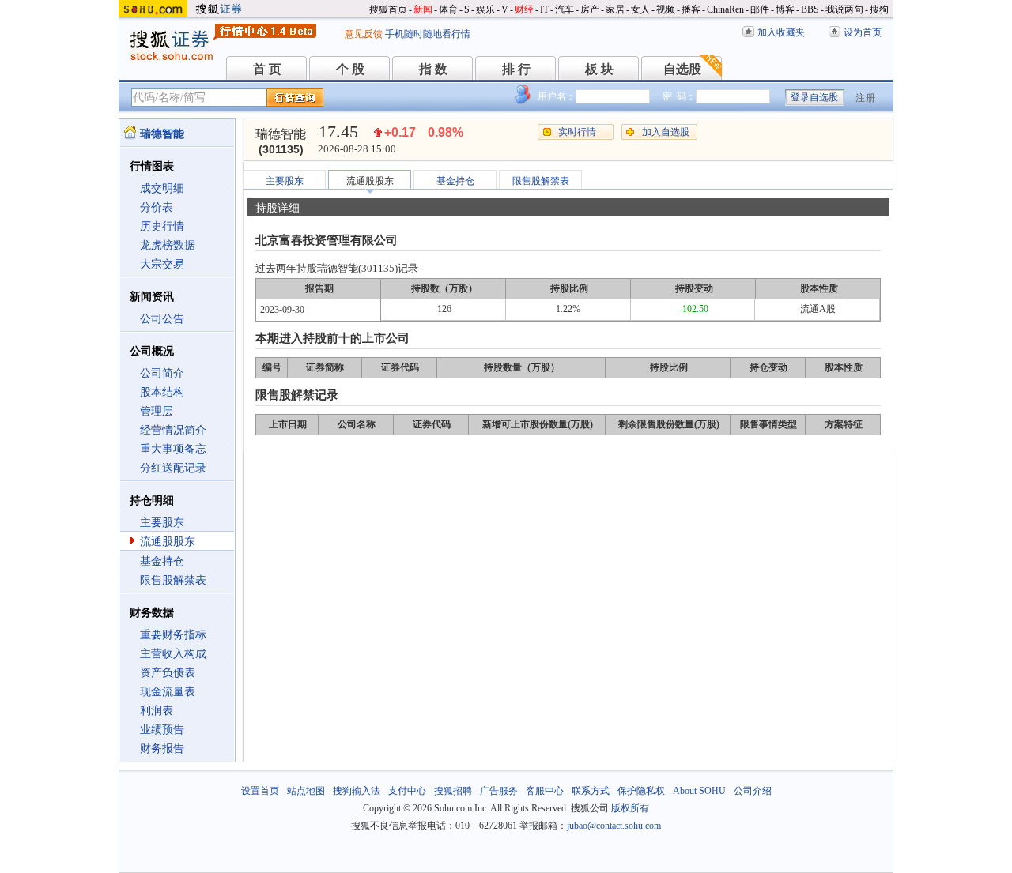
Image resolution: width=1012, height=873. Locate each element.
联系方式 (591, 790)
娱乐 (485, 9)
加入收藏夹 (781, 32)
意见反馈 (364, 34)
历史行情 (162, 226)
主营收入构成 (173, 654)
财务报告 (162, 748)
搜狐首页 (388, 9)
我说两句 (844, 9)
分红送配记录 (173, 468)
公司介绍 (753, 790)
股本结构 (162, 392)
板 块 (599, 69)
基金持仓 (162, 561)
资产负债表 (167, 673)
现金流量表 (167, 692)
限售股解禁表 (173, 580)
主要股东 (162, 523)
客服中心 (545, 790)
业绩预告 (162, 730)
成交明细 (162, 188)
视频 (665, 9)
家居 (615, 9)
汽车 (564, 9)
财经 (524, 9)
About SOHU (699, 790)
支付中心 (407, 790)
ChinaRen (725, 9)
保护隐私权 (641, 790)
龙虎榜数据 (167, 245)
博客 (785, 9)
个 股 (350, 69)
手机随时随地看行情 (427, 34)
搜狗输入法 (356, 790)
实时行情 (577, 131)
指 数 (433, 69)
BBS (810, 9)
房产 (589, 9)
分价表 (156, 207)
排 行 (516, 69)
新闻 (422, 9)
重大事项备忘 (173, 449)
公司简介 (162, 373)
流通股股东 (167, 542)
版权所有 (630, 808)
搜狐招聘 (453, 790)
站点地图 (306, 790)
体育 (448, 9)
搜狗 (879, 9)
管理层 (156, 411)
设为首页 (863, 32)
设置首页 (260, 790)
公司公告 (162, 319)
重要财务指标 (173, 635)
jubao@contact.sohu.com (614, 825)
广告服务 (499, 790)
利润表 (156, 711)
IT (544, 9)
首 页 (267, 69)
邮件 (759, 9)
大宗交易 (162, 264)
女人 (640, 9)
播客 (691, 9)
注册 (865, 97)
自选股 (682, 69)
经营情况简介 (173, 430)
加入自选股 (665, 131)
